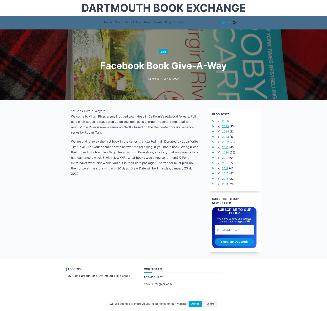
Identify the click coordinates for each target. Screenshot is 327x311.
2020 (225, 152)
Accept (195, 303)
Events (157, 22)
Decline (210, 303)
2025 (225, 126)
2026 (225, 121)
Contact (179, 22)
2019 (225, 157)
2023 (225, 136)
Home (108, 22)
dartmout (153, 78)
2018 (225, 163)
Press (147, 22)
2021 (225, 147)
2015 (225, 178)
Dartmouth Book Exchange (163, 8)
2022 (225, 142)
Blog (168, 22)
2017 (225, 168)
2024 (225, 131)
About (118, 22)
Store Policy (133, 22)
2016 (225, 173)
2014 (225, 184)
